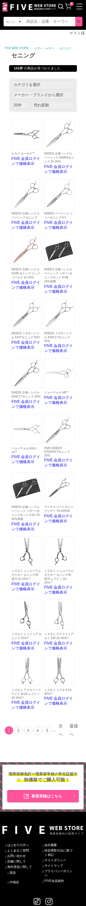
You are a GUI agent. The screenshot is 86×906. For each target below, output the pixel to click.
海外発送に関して (19, 867)
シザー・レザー (44, 48)
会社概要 (50, 845)
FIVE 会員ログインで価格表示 (25, 159)
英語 (13, 872)
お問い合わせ (16, 856)
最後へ (74, 730)
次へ (61, 730)
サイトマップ (53, 865)
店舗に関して (16, 861)
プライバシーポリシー (58, 873)
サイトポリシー (55, 860)
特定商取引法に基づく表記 (58, 852)
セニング (65, 48)
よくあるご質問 (18, 850)
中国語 (14, 882)
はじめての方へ (18, 845)
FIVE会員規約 (54, 881)
